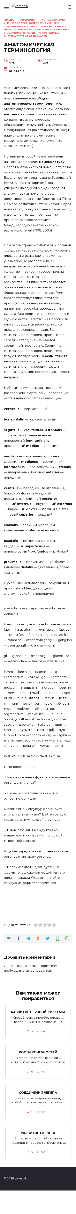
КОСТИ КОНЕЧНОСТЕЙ (38, 1052)
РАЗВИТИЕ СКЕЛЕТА (38, 1133)
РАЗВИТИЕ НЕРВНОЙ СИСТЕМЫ (38, 1012)
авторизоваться (38, 970)
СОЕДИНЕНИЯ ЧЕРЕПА (38, 1092)
